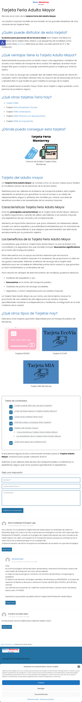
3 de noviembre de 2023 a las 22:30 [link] (20, 526)
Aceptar (41, 682)
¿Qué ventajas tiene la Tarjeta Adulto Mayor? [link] (35, 411)
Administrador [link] (18, 559)
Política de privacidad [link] (47, 699)
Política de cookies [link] (33, 699)
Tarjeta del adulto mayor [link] (26, 428)
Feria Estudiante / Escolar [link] (26, 107)
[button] (79, 667)
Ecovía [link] (21, 44)
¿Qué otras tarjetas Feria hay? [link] (28, 416)
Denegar (41, 688)
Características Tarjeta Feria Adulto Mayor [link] (37, 432)
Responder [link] (7, 549)
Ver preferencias (41, 694)
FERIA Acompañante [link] (23, 121)
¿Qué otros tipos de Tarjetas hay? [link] (30, 441)
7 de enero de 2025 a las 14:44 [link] (18, 617)
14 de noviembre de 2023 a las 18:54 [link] (24, 562)
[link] (3, 42)
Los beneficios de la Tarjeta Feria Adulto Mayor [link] (38, 436)
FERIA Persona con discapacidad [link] (29, 116)
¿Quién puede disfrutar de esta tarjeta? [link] (33, 405)
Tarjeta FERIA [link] (12, 103)
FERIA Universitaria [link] (22, 111)
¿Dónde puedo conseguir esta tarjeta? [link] (32, 422)
